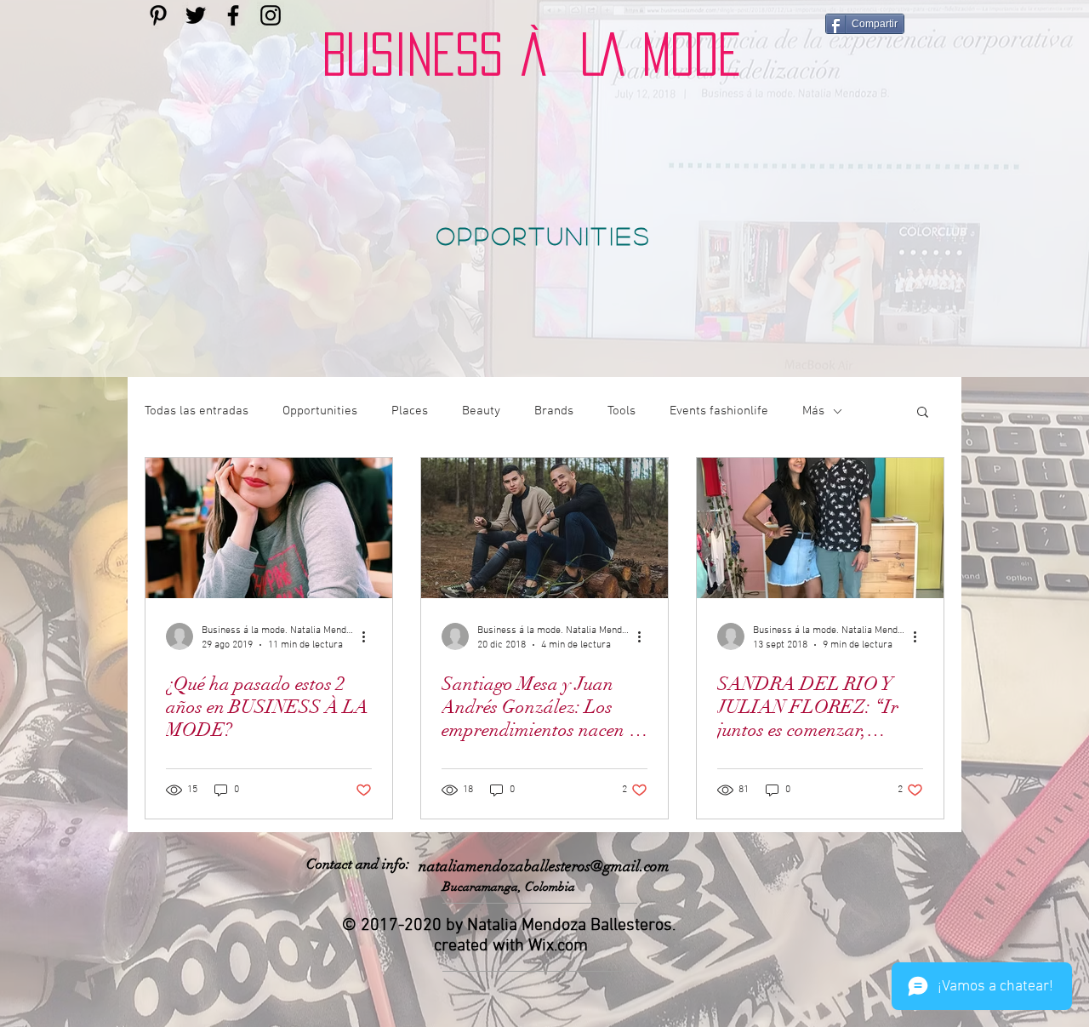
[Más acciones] (369, 636)
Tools (621, 411)
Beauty (481, 411)
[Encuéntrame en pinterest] (158, 15)
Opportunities (319, 411)
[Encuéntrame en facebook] (233, 15)
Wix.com (558, 946)
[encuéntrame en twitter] (195, 15)
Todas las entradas (196, 411)
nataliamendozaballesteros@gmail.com (544, 866)
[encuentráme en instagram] (270, 15)
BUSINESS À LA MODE (531, 54)
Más (813, 411)
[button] (923, 413)
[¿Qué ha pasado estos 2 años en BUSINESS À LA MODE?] (268, 528)
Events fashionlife (719, 411)
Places (409, 411)
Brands (553, 411)
